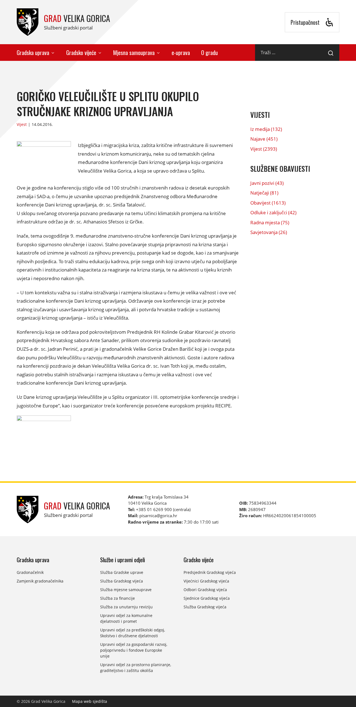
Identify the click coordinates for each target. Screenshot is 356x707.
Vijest (22, 124)
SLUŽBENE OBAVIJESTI (280, 168)
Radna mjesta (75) (269, 222)
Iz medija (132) (266, 129)
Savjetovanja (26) (268, 232)
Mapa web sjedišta (89, 701)
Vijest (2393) (263, 149)
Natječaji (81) (264, 193)
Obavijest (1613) (268, 203)
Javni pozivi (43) (267, 183)
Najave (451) (264, 139)
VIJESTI (260, 114)
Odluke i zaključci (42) (273, 212)
